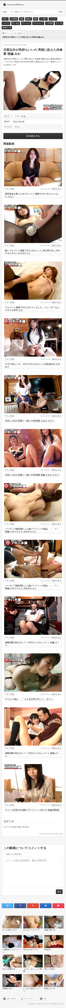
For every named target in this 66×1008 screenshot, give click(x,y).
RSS (44, 998)
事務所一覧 (7, 28)
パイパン (6, 23)
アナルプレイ (38, 23)
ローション (26, 23)
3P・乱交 (15, 23)
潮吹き (28, 19)
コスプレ (53, 19)
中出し (5, 19)
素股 (35, 19)
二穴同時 (49, 23)
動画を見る (34, 136)
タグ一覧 (59, 23)
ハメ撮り (43, 19)
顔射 (21, 19)
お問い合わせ (11, 998)
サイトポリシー (30, 998)
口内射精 (13, 19)
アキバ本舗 (20, 116)
